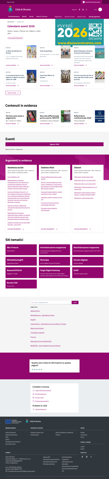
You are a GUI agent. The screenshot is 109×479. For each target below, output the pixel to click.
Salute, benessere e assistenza (64, 432)
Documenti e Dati (10, 444)
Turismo (58, 435)
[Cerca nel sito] (100, 9)
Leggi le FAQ (46, 457)
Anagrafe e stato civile (36, 432)
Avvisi (82, 437)
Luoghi (82, 446)
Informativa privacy (67, 462)
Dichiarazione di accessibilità (70, 466)
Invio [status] (75, 302)
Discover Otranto (70, 17)
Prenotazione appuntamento (51, 459)
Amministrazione (13, 16)
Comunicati (84, 435)
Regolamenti (58, 17)
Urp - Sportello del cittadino (13, 467)
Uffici (6, 437)
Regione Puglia (10, 2)
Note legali (65, 464)
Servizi (31, 16)
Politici (7, 439)
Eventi (82, 449)
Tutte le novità (11, 93)
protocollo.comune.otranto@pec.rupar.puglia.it (21, 471)
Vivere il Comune (41, 16)
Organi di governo (10, 432)
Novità (24, 16)
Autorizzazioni (34, 435)
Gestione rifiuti (81, 17)
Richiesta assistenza (49, 464)
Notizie (83, 432)
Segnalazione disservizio (50, 462)
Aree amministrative (11, 435)
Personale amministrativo (12, 442)
